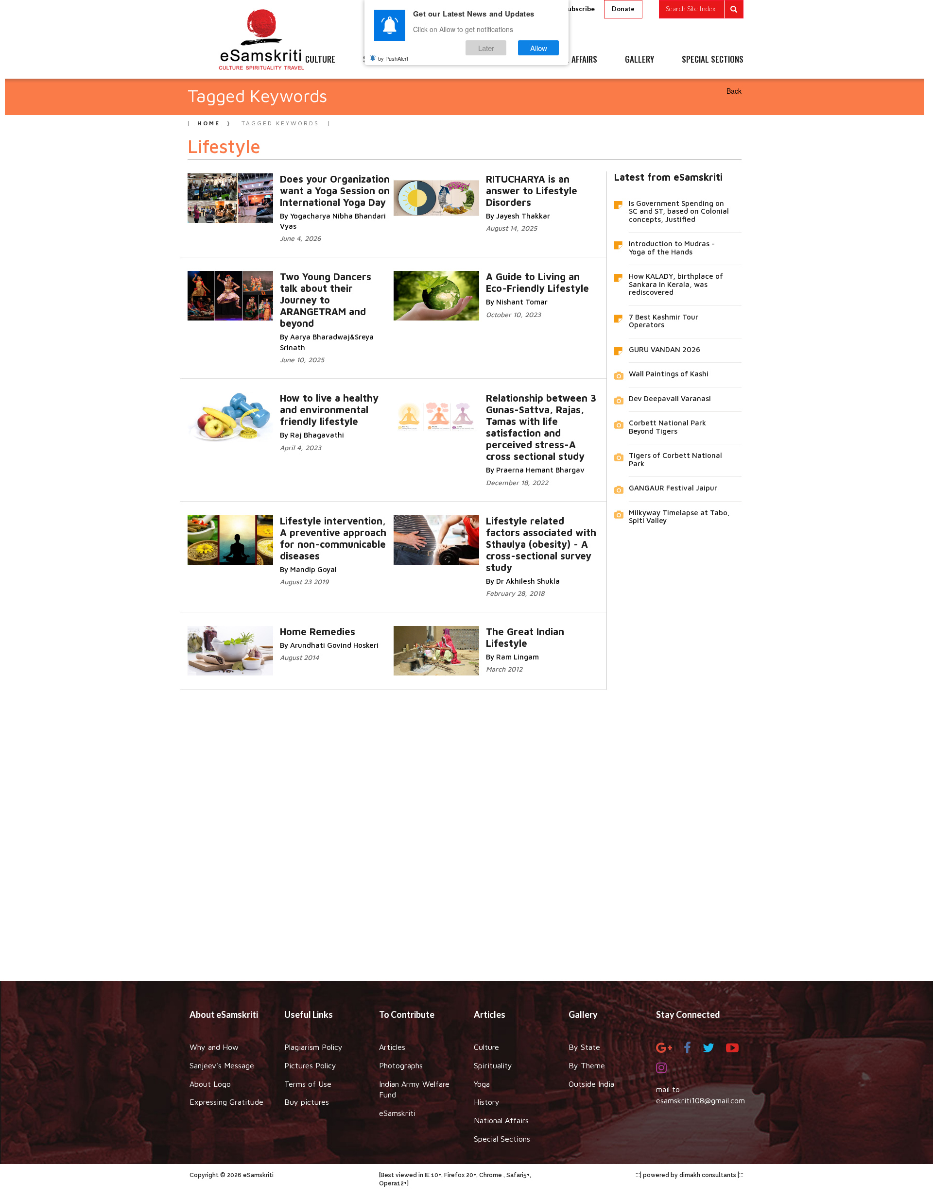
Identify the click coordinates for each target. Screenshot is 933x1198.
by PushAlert (393, 58)
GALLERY (639, 59)
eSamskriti (397, 1113)
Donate (623, 9)
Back (734, 91)
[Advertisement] (466, 828)
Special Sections (502, 1138)
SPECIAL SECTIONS (712, 59)
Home (208, 123)
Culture (486, 1047)
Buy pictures (306, 1101)
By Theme (587, 1065)
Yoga (482, 1084)
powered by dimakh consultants (689, 1175)
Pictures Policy (310, 1065)
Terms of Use (307, 1084)
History (487, 1101)
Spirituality (493, 1065)
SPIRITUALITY (385, 59)
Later (486, 48)
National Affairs (501, 1120)
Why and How (214, 1047)
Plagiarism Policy (313, 1047)
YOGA (444, 59)
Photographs (401, 1065)
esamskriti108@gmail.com (700, 1100)
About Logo (210, 1084)
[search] (701, 9)
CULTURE (320, 59)
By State (584, 1047)
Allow (538, 48)
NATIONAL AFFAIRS (567, 59)
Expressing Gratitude (226, 1101)
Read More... (327, 189)
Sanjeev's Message (222, 1065)
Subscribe (579, 8)
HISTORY (495, 59)
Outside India (591, 1084)
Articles (392, 1047)
